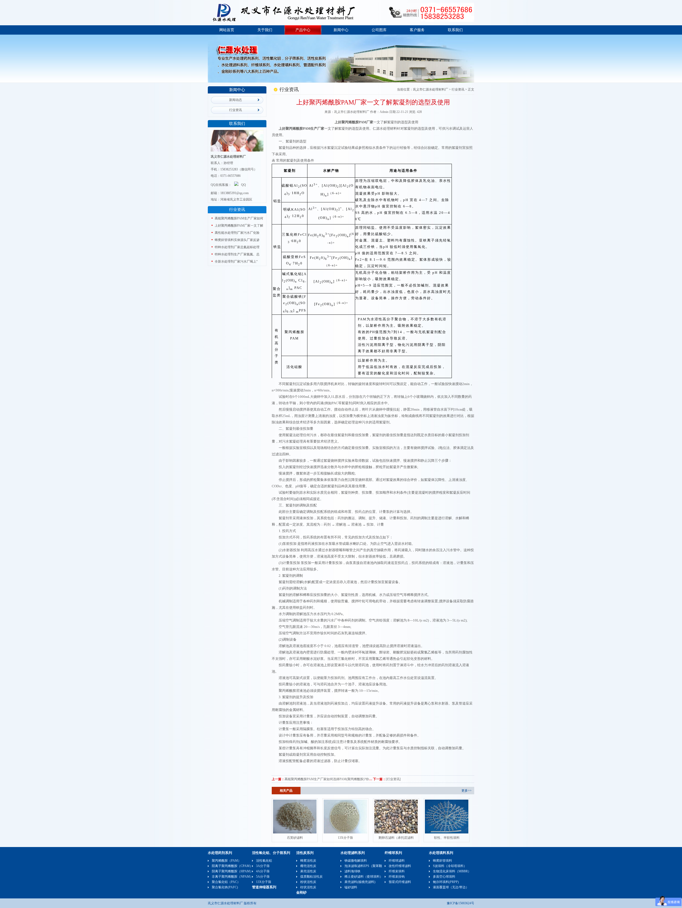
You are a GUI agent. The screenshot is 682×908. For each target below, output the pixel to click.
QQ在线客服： (221, 185)
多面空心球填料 (444, 876)
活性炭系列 (305, 853)
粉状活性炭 (308, 882)
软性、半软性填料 (447, 838)
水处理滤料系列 (352, 853)
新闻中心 (341, 30)
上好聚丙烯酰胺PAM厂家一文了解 (239, 225)
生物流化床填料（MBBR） (452, 871)
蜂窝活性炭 (308, 860)
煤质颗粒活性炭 (311, 876)
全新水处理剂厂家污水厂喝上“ (236, 261)
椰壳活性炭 (308, 866)
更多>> (466, 790)
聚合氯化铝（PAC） (226, 882)
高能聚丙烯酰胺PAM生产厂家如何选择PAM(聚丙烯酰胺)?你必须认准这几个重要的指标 (346, 779)
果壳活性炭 (308, 871)
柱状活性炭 (308, 887)
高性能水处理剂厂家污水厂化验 (237, 233)
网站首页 (226, 30)
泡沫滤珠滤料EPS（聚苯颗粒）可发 (369, 866)
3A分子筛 (263, 866)
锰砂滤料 (350, 887)
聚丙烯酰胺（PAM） (226, 860)
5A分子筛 (263, 876)
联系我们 (455, 30)
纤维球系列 (393, 853)
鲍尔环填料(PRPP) (446, 882)
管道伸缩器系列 (264, 887)
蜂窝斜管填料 (442, 860)
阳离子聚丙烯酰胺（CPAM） (232, 866)
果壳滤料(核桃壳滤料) (359, 882)
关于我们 (264, 30)
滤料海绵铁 (352, 871)
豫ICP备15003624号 (460, 903)
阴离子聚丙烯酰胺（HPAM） (232, 871)
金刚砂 (301, 892)
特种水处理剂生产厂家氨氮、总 (237, 254)
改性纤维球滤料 (400, 866)
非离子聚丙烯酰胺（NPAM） (232, 876)
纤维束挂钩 (397, 876)
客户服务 (417, 30)
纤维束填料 (397, 871)
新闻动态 (235, 100)
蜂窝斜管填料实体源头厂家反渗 (237, 240)
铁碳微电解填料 (355, 860)
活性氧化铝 (264, 860)
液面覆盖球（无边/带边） (451, 887)
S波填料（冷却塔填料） (450, 866)
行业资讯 (235, 110)
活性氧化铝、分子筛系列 (271, 853)
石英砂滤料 (295, 838)
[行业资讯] (393, 779)
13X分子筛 (345, 838)
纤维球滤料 (397, 860)
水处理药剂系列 (220, 853)
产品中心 (302, 30)
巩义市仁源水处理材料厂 (430, 89)
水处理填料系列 (441, 853)
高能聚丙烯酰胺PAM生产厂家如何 (239, 218)
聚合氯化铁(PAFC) (225, 887)
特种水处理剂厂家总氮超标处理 (237, 247)
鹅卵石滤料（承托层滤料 (396, 838)
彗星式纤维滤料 (400, 882)
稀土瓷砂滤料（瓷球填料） (363, 876)
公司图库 (379, 30)
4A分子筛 (263, 871)
